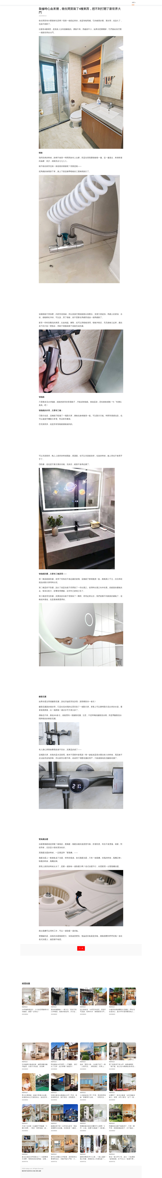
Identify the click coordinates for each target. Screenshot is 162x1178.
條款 (34, 1171)
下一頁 (81, 948)
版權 (40, 1171)
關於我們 (24, 1171)
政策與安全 (30, 1171)
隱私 (37, 1171)
